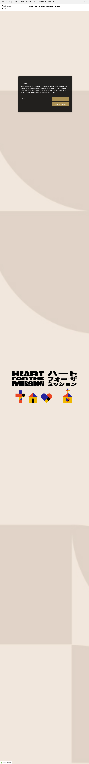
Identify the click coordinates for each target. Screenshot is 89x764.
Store (50, 2)
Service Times (40, 7)
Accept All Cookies (60, 104)
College (28, 2)
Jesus (22, 2)
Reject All (60, 99)
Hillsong (16, 2)
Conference (42, 2)
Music (35, 2)
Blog (54, 2)
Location (49, 7)
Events (57, 7)
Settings (24, 99)
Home (31, 7)
